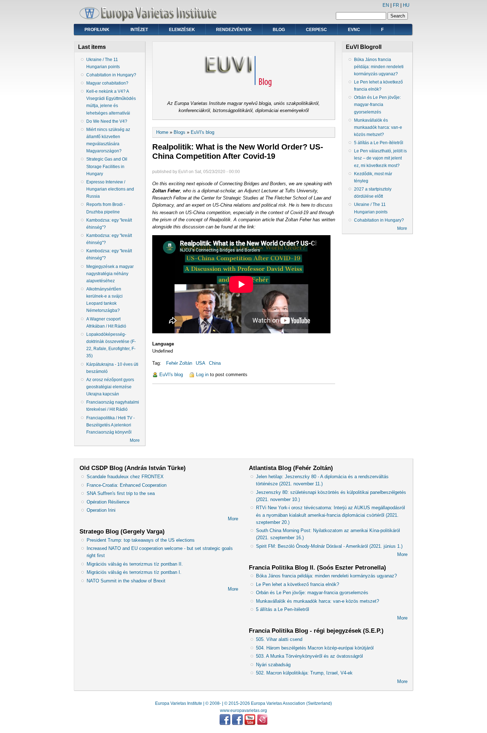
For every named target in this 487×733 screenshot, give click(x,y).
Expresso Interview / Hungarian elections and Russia (110, 189)
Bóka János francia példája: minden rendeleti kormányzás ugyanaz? (379, 66)
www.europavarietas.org (243, 710)
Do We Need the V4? (106, 121)
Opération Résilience (108, 502)
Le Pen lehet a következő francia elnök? (297, 584)
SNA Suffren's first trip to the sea (121, 493)
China (215, 363)
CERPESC (316, 29)
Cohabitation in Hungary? (111, 74)
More (135, 440)
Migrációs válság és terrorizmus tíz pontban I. (134, 572)
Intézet (139, 29)
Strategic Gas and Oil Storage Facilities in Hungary (106, 166)
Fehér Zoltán (179, 363)
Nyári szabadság (273, 664)
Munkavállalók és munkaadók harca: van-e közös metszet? (378, 127)
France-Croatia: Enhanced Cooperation (126, 485)
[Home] (151, 19)
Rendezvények (234, 29)
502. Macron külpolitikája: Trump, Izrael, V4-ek (304, 673)
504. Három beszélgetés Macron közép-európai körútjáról (315, 648)
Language (163, 344)
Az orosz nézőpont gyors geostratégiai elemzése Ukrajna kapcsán (110, 386)
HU (406, 5)
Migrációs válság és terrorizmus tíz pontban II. (135, 564)
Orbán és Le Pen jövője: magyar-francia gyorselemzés (377, 104)
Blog (279, 29)
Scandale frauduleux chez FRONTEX (125, 476)
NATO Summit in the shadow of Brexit (126, 580)
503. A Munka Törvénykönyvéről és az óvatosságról (309, 656)
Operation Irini (101, 510)
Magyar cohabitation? (107, 83)
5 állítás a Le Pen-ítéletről (378, 142)
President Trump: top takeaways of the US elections (141, 540)
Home (162, 132)
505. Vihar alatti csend (279, 639)
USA (200, 363)
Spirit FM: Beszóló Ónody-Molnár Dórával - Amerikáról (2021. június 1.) (329, 546)
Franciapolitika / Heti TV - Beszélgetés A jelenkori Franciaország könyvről (110, 425)
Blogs (179, 132)
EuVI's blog (202, 132)
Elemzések (182, 29)
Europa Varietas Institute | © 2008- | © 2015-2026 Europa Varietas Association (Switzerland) (243, 703)
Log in (202, 374)
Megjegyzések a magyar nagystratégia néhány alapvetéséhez (110, 273)
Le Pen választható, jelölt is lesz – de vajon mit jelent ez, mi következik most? (380, 158)
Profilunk (96, 29)
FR (396, 5)
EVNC (354, 29)
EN (386, 5)
